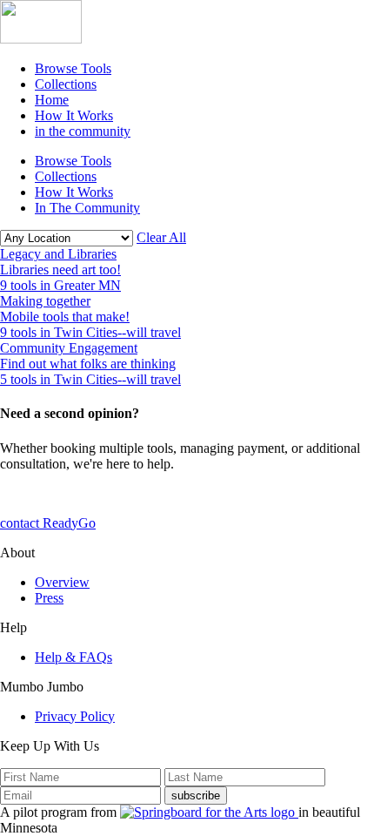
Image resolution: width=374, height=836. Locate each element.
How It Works (74, 115)
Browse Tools (73, 68)
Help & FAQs (73, 657)
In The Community (87, 207)
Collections (66, 84)
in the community (82, 131)
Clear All (161, 237)
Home (52, 99)
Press (49, 597)
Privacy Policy (75, 716)
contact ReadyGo (48, 523)
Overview (62, 582)
